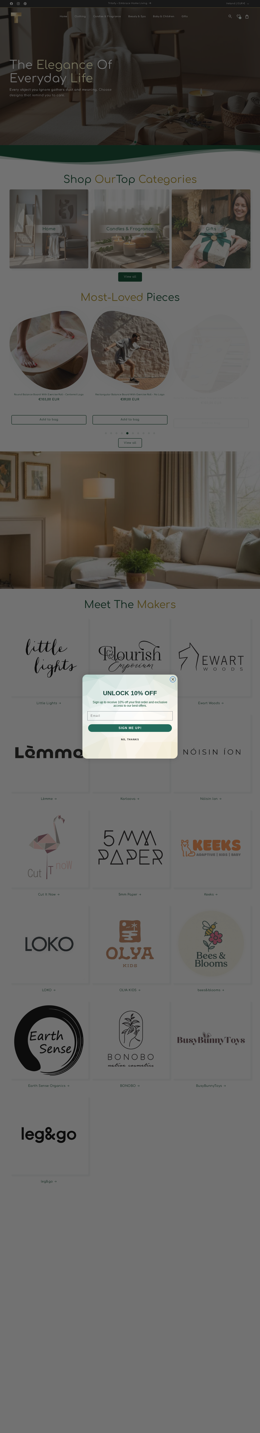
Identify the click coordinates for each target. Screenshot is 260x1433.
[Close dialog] (173, 679)
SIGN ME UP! (130, 728)
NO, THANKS (130, 739)
